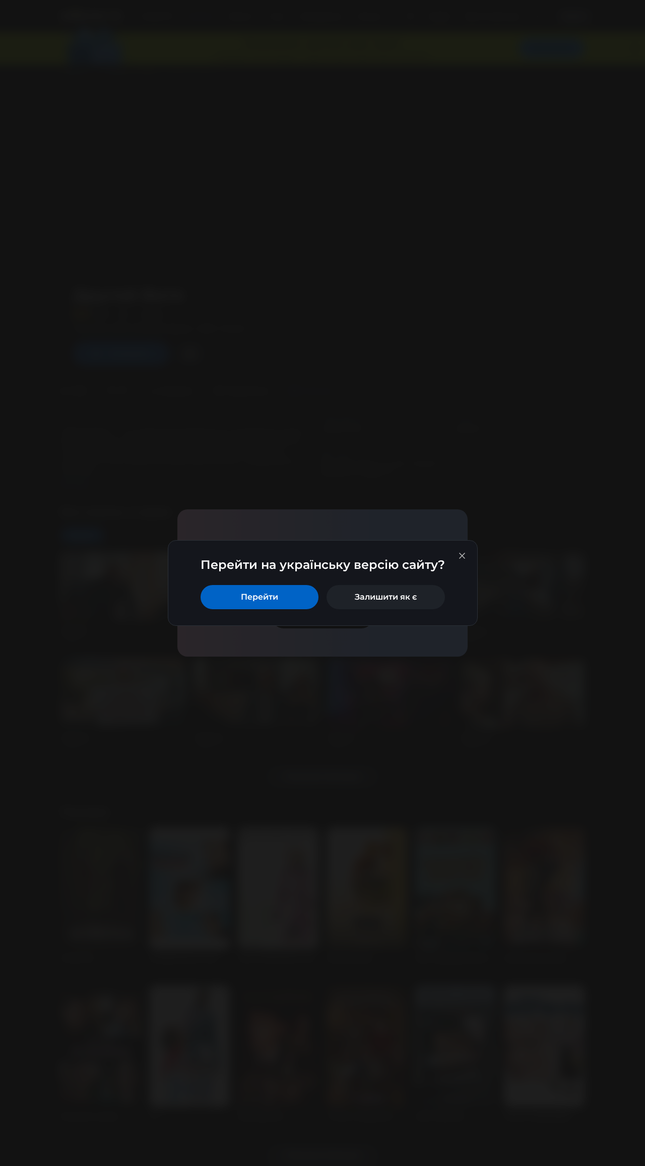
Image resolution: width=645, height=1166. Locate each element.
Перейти (259, 597)
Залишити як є (386, 597)
